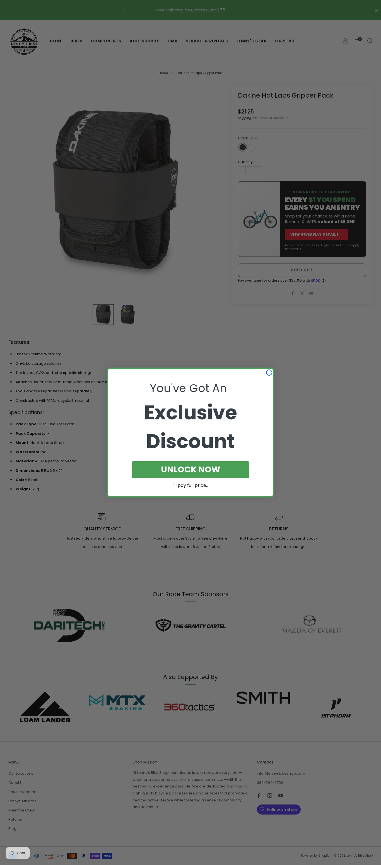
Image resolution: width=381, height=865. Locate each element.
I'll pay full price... (190, 485)
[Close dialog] (269, 372)
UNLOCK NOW (190, 469)
